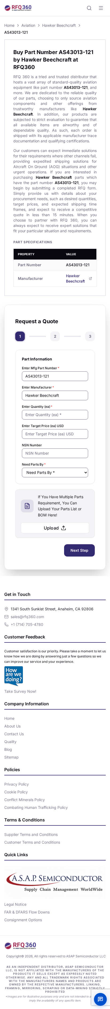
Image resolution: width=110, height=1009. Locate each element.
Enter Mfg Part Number (40, 368)
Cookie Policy (16, 792)
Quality (10, 741)
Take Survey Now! (20, 691)
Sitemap (11, 757)
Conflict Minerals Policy (24, 799)
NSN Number (32, 445)
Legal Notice (15, 904)
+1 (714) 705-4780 (27, 624)
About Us (12, 726)
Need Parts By (34, 464)
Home (9, 25)
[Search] (89, 8)
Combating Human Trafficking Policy (36, 807)
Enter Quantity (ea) (37, 407)
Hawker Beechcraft (59, 25)
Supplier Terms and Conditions (31, 834)
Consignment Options (23, 919)
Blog (8, 749)
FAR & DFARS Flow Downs (27, 912)
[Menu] (101, 8)
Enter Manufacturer (38, 387)
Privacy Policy (16, 784)
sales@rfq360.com (27, 616)
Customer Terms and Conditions (32, 842)
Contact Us (14, 734)
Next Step (79, 550)
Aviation (28, 25)
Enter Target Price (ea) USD (43, 426)
